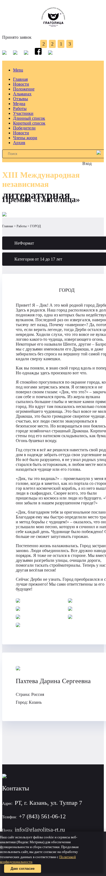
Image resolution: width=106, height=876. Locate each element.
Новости (21, 84)
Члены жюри (25, 137)
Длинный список (29, 118)
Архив (19, 142)
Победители (24, 128)
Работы (20, 108)
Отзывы (20, 98)
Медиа (19, 103)
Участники (23, 113)
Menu (18, 70)
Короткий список (29, 123)
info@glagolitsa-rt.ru (40, 829)
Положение (24, 89)
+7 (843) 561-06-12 (42, 816)
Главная (20, 79)
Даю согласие (23, 869)
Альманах (22, 94)
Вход (87, 163)
